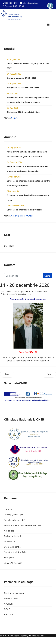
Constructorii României (15, 552)
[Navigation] (48, 25)
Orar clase (9, 246)
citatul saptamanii (21, 291)
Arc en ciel (9, 530)
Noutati (14, 118)
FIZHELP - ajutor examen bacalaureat (22, 525)
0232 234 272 (11, 3)
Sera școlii (9, 557)
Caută (47, 275)
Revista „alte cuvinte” (14, 520)
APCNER (8, 603)
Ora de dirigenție (12, 547)
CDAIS (7, 609)
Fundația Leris (11, 598)
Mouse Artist (10, 541)
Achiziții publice (18, 216)
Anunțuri (29, 216)
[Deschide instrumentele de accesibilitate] (50, 6)
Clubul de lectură (12, 536)
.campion (8, 509)
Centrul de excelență (14, 593)
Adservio (8, 614)
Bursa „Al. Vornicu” (13, 563)
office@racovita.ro (31, 3)
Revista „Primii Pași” (14, 514)
